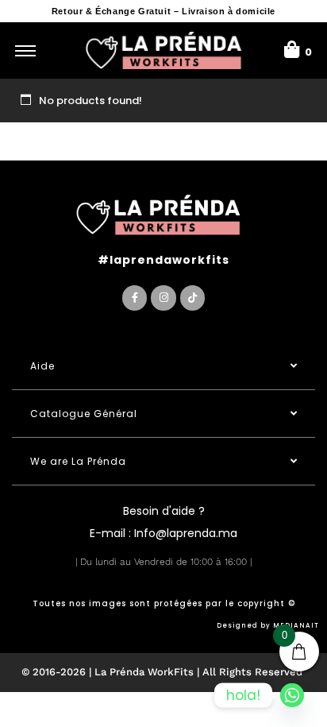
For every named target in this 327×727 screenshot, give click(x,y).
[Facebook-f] (134, 297)
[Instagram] (163, 297)
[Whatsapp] (292, 695)
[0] (291, 48)
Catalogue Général (83, 413)
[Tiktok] (192, 297)
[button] (163, 366)
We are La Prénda (78, 461)
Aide (42, 366)
